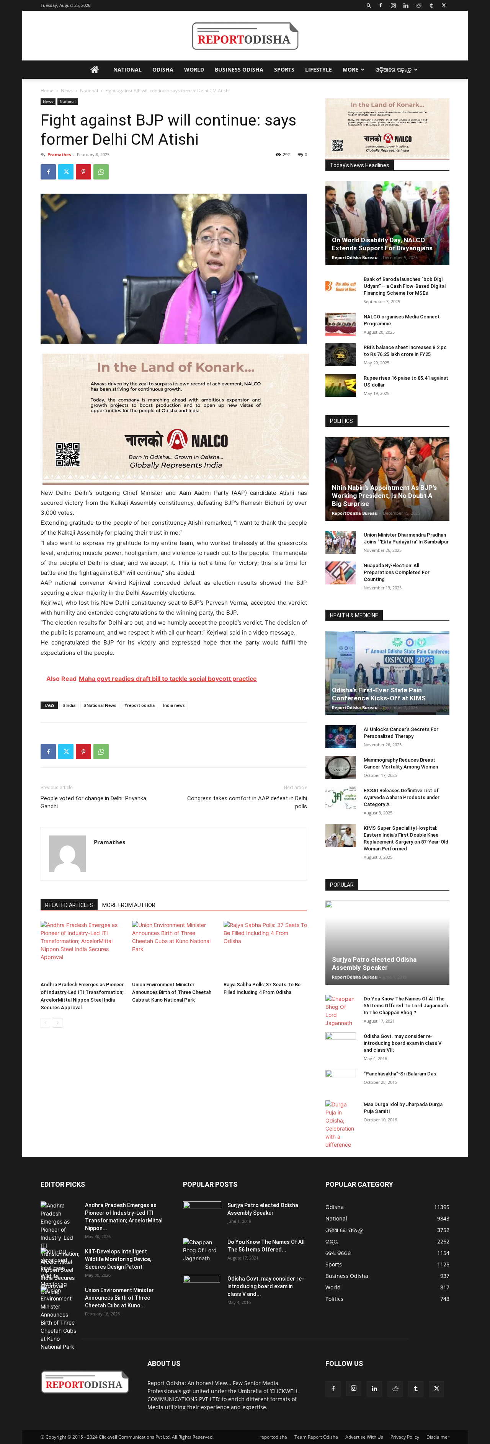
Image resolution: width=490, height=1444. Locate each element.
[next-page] (57, 1023)
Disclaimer (437, 1437)
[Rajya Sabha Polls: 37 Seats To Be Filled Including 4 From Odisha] (265, 949)
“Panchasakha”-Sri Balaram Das (400, 1074)
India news (174, 705)
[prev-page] (45, 1023)
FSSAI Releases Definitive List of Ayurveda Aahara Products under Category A (401, 797)
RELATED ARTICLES (69, 905)
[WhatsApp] (101, 171)
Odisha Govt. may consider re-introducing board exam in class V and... (265, 1286)
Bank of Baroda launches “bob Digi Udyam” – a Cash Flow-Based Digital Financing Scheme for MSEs (405, 286)
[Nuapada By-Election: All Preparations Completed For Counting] (340, 572)
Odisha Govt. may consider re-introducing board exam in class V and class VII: (402, 1043)
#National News (100, 705)
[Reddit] (418, 5)
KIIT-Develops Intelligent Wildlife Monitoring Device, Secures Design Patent (118, 1259)
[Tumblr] (431, 5)
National (127, 69)
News (67, 90)
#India (69, 705)
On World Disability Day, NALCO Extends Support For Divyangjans (382, 244)
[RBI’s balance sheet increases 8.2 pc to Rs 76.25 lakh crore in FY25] (340, 354)
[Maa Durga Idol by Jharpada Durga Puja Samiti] (340, 1124)
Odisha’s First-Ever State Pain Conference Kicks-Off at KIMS (379, 694)
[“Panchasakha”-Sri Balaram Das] (340, 1088)
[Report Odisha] (245, 36)
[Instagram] (393, 5)
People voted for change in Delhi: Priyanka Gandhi (93, 802)
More (350, 69)
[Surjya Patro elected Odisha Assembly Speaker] (387, 943)
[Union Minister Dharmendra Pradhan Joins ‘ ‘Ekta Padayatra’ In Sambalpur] (340, 542)
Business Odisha (239, 69)
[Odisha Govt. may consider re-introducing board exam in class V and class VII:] (340, 1043)
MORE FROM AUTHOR (128, 905)
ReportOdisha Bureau (354, 257)
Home (47, 90)
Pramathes (59, 154)
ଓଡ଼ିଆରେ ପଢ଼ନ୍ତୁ (394, 69)
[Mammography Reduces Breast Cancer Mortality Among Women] (340, 767)
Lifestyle (318, 69)
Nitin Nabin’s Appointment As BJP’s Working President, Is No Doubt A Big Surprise (384, 495)
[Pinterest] (83, 171)
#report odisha (139, 705)
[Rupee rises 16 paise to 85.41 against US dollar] (340, 385)
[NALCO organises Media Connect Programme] (340, 324)
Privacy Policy (404, 1437)
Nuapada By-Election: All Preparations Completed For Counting (397, 572)
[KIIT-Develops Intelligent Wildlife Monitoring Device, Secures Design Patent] (60, 1272)
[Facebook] (380, 5)
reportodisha (273, 1437)
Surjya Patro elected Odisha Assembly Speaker (374, 963)
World (194, 69)
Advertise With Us (364, 1437)
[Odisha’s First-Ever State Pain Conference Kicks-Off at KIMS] (387, 673)
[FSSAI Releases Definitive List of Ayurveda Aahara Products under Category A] (340, 797)
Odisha (162, 69)
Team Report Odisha (316, 1437)
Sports (284, 69)
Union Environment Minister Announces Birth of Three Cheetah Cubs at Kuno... (119, 1298)
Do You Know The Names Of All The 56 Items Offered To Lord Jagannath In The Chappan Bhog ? (406, 1005)
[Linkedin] (406, 5)
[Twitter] (443, 5)
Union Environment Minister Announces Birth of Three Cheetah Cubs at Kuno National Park (171, 992)
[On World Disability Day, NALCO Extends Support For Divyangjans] (387, 223)
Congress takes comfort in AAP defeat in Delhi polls (247, 802)
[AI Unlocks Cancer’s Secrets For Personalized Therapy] (340, 736)
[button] (369, 5)
